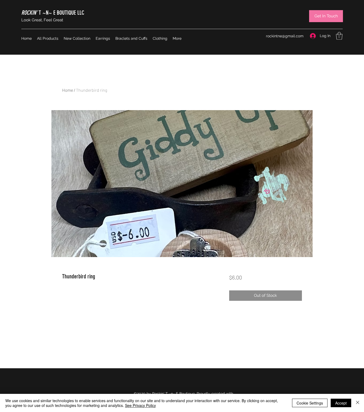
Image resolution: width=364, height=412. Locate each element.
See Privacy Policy (140, 405)
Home (67, 90)
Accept (341, 403)
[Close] (357, 403)
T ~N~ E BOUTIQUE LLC (52, 12)
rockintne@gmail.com (285, 36)
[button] (339, 36)
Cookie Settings (310, 403)
